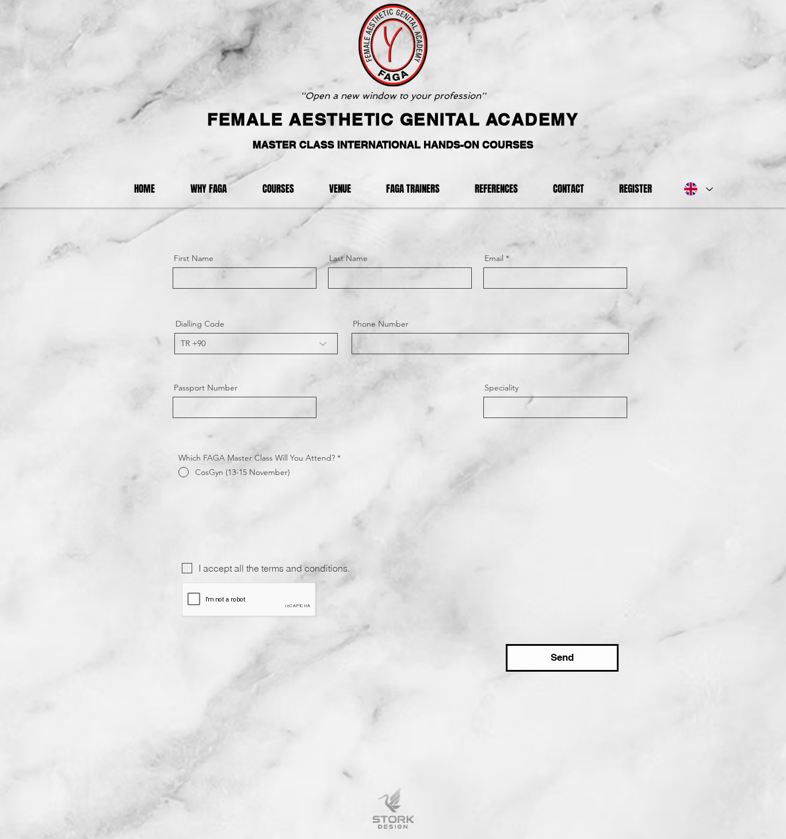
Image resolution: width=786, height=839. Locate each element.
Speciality (501, 388)
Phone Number (381, 324)
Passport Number (206, 388)
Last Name (348, 258)
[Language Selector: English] (697, 189)
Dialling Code (199, 324)
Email (493, 258)
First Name (193, 258)
